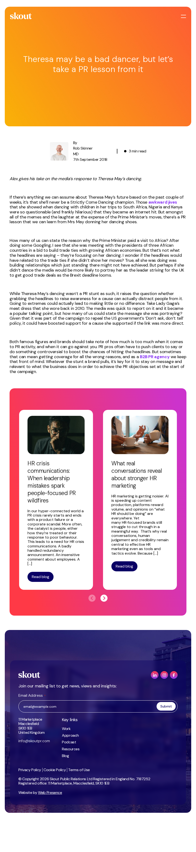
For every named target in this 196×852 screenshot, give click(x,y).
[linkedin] (154, 675)
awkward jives (162, 202)
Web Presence (50, 792)
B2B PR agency (154, 357)
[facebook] (174, 675)
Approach (70, 735)
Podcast (69, 742)
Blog (65, 755)
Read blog (40, 576)
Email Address (32, 695)
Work (66, 728)
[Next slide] (104, 598)
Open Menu (184, 16)
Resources (71, 749)
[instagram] (164, 675)
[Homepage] (21, 15)
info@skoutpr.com (34, 741)
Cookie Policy (55, 769)
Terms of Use (79, 769)
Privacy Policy (29, 769)
